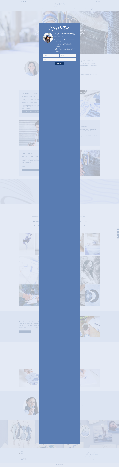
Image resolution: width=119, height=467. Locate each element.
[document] (59, 233)
